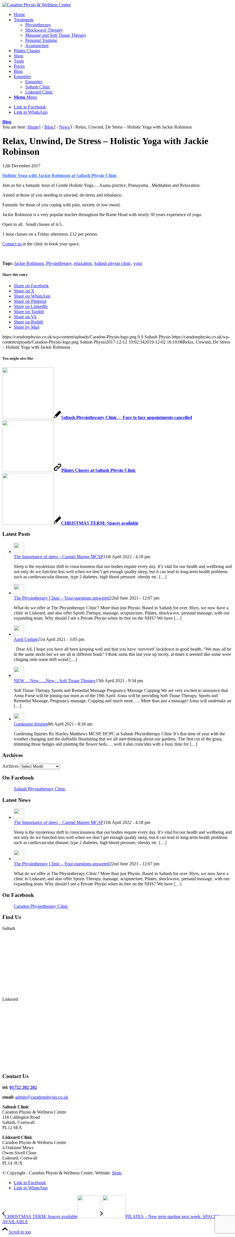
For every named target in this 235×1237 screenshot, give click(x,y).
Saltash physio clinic (112, 263)
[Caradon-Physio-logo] (36, 4)
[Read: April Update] (19, 634)
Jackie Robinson (29, 263)
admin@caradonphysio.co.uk (41, 1097)
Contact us (12, 243)
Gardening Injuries (31, 724)
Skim (116, 1172)
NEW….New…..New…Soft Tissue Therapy (55, 680)
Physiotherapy (59, 263)
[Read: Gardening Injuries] (19, 718)
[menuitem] (123, 14)
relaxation (83, 263)
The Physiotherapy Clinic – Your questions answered (61, 598)
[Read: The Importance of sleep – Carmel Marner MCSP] (19, 551)
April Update (26, 639)
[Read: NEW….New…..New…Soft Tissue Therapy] (19, 675)
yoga (137, 263)
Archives (10, 766)
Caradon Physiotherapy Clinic (41, 906)
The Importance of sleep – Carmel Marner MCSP (58, 556)
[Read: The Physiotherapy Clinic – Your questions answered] (19, 592)
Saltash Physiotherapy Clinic (40, 788)
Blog (6, 121)
